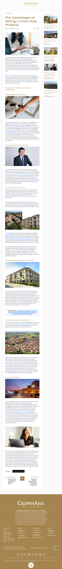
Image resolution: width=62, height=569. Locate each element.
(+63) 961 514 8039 (56, 548)
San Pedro (21, 237)
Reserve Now (52, 535)
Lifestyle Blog (7, 532)
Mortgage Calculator (51, 531)
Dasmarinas (8, 236)
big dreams (34, 181)
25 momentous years (18, 125)
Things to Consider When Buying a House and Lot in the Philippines (32, 481)
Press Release (7, 534)
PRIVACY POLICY (44, 560)
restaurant (8, 413)
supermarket (19, 412)
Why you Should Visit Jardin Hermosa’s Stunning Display (50, 58)
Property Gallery (38, 537)
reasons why (28, 81)
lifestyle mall (31, 410)
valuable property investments (22, 324)
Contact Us (6, 536)
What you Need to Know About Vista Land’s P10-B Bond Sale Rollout (49, 75)
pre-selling (25, 249)
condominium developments (23, 239)
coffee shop (27, 412)
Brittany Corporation (21, 531)
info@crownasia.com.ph (40, 548)
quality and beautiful (10, 131)
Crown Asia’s (8, 233)
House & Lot (36, 530)
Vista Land (8, 171)
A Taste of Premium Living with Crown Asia (50, 25)
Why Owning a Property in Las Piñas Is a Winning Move (12, 481)
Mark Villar (8, 362)
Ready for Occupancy (36, 535)
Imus (15, 236)
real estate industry (23, 175)
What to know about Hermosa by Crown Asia (50, 41)
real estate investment (17, 371)
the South (27, 292)
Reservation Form (8, 538)
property (21, 205)
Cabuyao (13, 237)
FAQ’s (4, 530)
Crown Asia (21, 535)
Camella (20, 533)
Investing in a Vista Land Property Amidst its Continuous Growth (50, 93)
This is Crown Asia (18, 471)
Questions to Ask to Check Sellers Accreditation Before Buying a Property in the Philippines (22, 312)
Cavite (6, 234)
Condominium (37, 532)
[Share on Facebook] (34, 28)
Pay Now (50, 533)
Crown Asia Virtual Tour (8, 541)
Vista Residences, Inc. (23, 538)
